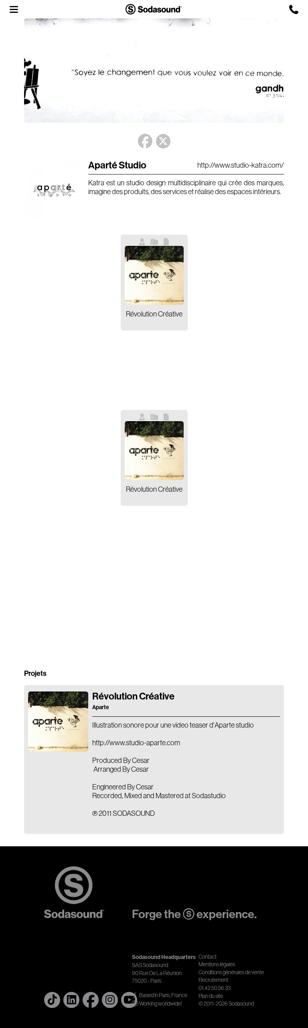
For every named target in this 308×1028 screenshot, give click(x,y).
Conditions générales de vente (231, 972)
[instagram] (110, 1000)
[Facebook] (145, 141)
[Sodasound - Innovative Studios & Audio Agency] (154, 9)
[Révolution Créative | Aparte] (154, 275)
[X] (163, 139)
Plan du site (211, 996)
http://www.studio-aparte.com (136, 743)
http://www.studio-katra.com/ (240, 165)
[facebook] (91, 1000)
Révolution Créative (133, 701)
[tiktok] (52, 1000)
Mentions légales (217, 964)
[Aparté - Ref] (54, 218)
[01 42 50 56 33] (293, 9)
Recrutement (213, 980)
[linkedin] (71, 1000)
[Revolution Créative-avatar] (58, 749)
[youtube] (129, 1000)
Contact (208, 956)
